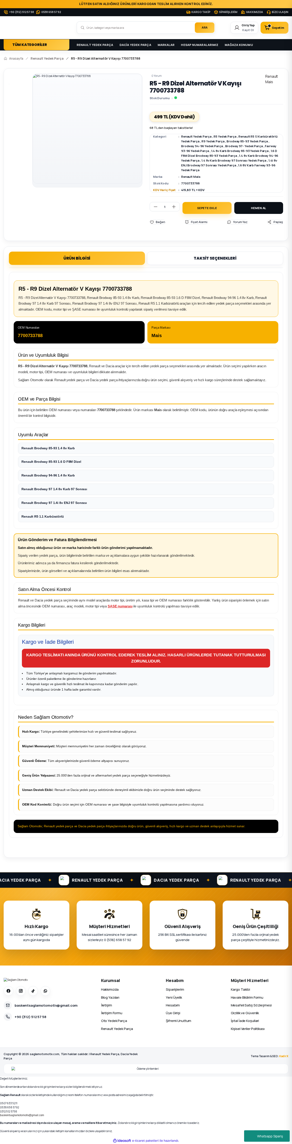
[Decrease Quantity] (154, 206)
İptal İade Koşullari (245, 1020)
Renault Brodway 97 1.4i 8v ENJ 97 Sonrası (54, 503)
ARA (205, 27)
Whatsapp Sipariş (270, 1136)
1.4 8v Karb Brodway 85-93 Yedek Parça (240, 151)
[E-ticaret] (145, 1141)
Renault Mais (191, 177)
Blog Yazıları (110, 997)
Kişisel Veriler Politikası (248, 1028)
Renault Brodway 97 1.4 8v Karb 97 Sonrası (54, 489)
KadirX (283, 1056)
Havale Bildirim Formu (247, 997)
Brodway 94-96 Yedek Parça (202, 146)
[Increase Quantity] (176, 206)
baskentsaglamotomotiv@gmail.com (22, 1115)
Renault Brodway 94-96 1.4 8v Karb (48, 475)
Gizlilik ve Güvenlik (245, 1013)
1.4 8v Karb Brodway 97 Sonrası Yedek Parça (233, 160)
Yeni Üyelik (174, 997)
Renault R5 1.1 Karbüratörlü (42, 516)
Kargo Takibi (240, 989)
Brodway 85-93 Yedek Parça (247, 141)
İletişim (106, 1005)
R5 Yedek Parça (225, 136)
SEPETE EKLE (207, 208)
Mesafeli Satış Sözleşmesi (251, 1005)
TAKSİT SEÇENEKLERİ (215, 258)
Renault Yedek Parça (196, 136)
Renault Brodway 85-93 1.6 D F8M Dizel (51, 461)
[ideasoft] (122, 1141)
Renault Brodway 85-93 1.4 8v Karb (48, 448)
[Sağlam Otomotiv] (16, 980)
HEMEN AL (258, 208)
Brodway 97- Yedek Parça (244, 146)
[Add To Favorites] (157, 222)
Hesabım (173, 1005)
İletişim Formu (111, 1013)
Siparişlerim (175, 989)
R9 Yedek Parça (212, 141)
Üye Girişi (173, 1013)
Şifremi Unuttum (178, 1020)
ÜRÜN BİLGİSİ (77, 258)
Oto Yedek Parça (114, 1020)
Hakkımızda (110, 989)
